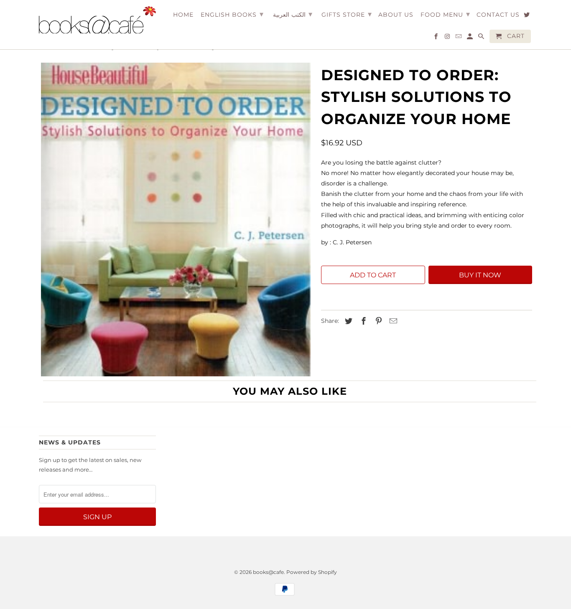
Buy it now (480, 275)
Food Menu (445, 14)
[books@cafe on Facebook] (436, 38)
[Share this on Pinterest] (377, 321)
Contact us (498, 14)
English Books (232, 14)
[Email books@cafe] (459, 38)
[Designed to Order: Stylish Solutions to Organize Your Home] (176, 219)
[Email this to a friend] (392, 321)
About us (395, 14)
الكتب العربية (292, 14)
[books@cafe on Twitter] (527, 16)
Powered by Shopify (311, 572)
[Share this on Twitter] (347, 321)
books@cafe (268, 572)
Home (183, 14)
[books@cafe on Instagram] (447, 38)
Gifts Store (346, 14)
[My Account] (470, 38)
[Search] (481, 38)
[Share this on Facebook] (362, 321)
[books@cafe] (97, 19)
